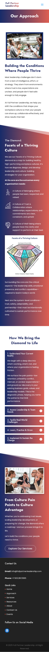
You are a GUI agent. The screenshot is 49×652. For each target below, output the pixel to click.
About (9, 605)
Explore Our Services (20, 548)
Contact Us (12, 610)
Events (10, 614)
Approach (11, 593)
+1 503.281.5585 (19, 578)
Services (10, 597)
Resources (11, 601)
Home (9, 589)
